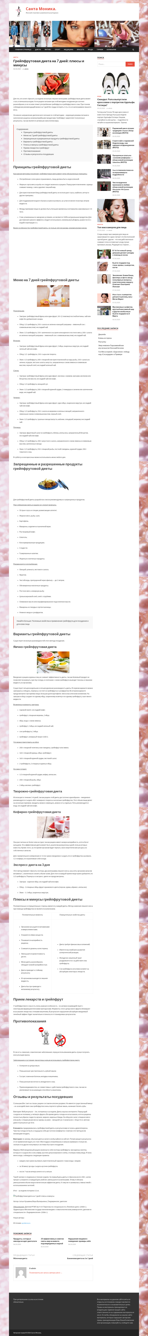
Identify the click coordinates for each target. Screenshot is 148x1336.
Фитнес (48, 49)
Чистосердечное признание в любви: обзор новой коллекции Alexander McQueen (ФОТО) (122, 187)
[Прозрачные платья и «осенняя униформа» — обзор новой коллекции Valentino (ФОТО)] (104, 163)
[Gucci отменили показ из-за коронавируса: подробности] (104, 178)
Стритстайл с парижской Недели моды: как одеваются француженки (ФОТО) (123, 144)
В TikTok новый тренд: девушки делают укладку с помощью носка (123, 252)
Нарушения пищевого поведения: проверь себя (79, 1240)
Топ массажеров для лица (111, 227)
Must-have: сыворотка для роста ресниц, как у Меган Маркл (122, 296)
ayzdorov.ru (26, 1223)
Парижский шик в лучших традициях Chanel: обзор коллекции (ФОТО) (123, 130)
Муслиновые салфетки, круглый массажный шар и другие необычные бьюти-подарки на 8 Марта (123, 311)
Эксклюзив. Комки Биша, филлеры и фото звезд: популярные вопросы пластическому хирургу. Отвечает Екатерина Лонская (123, 281)
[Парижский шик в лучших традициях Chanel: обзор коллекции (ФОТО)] (104, 136)
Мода (90, 49)
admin (26, 69)
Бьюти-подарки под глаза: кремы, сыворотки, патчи (123, 265)
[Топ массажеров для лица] (116, 222)
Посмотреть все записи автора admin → (45, 1273)
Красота (80, 49)
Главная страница (23, 49)
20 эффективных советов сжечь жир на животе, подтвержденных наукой (52, 1241)
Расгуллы (102, 342)
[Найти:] (116, 64)
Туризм (100, 49)
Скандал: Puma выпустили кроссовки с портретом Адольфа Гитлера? (116, 102)
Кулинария (111, 49)
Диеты (38, 49)
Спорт (57, 49)
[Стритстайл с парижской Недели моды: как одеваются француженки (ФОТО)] (104, 148)
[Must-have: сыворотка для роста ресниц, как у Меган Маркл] (104, 302)
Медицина (68, 49)
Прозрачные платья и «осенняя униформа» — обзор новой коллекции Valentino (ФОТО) (122, 158)
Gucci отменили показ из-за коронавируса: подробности (123, 172)
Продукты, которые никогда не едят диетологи (25, 1240)
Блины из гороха (105, 338)
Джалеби (102, 334)
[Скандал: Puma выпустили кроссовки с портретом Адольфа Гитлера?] (116, 94)
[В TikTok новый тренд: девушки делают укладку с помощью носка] (104, 258)
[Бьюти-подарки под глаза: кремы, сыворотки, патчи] (104, 270)
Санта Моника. (41, 8)
